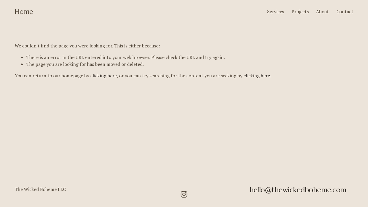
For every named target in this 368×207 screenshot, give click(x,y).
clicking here (103, 75)
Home (24, 11)
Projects (300, 11)
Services (275, 11)
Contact (344, 11)
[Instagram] (184, 194)
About (322, 11)
